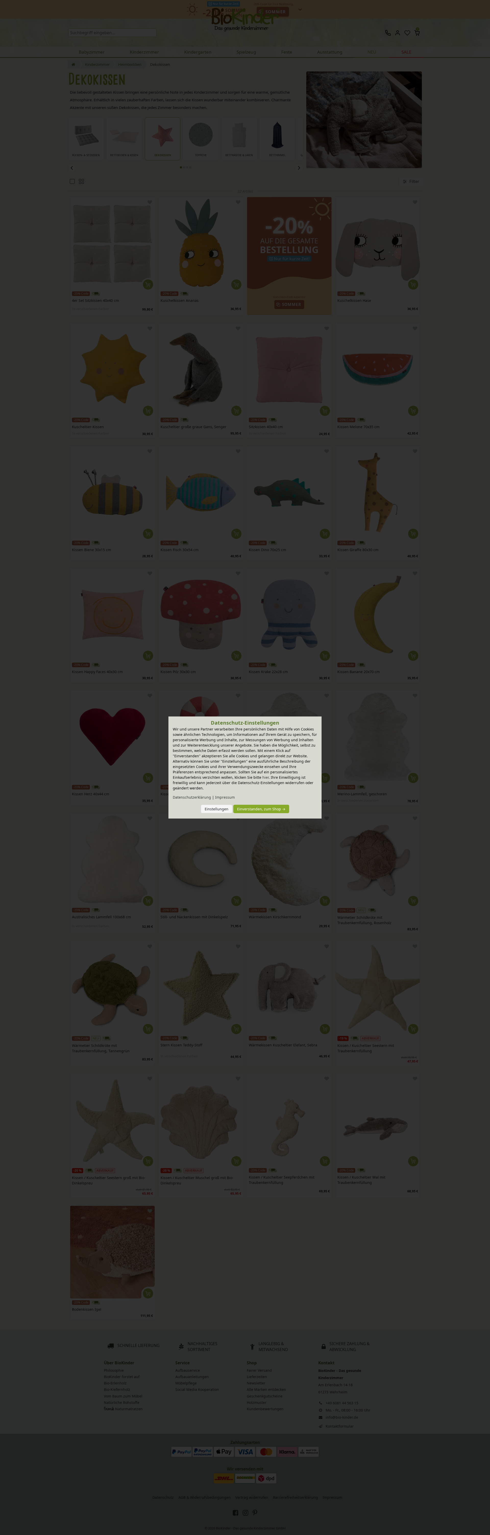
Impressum (225, 797)
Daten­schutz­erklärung (192, 797)
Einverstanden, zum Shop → (261, 809)
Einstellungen (216, 809)
